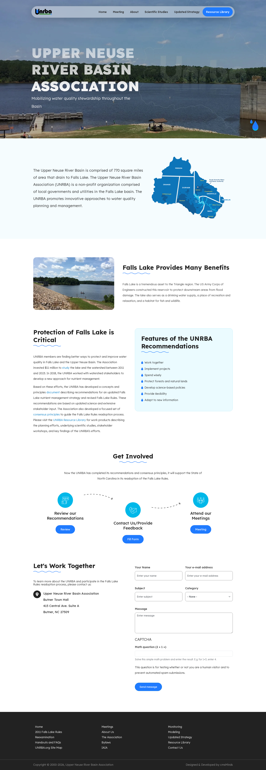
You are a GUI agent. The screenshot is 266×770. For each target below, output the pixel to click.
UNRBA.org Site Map (48, 747)
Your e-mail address (199, 567)
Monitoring (175, 727)
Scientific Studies (156, 12)
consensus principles (46, 414)
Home (103, 12)
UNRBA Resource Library (69, 420)
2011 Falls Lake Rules (48, 732)
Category (191, 588)
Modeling (174, 732)
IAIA (104, 747)
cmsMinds (226, 764)
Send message (148, 686)
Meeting (118, 12)
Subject (140, 588)
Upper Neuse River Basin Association (89, 764)
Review (65, 529)
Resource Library (217, 12)
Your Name (142, 567)
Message (141, 609)
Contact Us (175, 747)
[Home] (43, 12)
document (53, 392)
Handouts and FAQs (48, 742)
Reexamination (44, 737)
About (134, 12)
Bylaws (106, 742)
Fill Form (133, 539)
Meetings (107, 727)
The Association (112, 737)
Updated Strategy (187, 12)
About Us (108, 732)
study (65, 367)
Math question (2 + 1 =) (150, 647)
